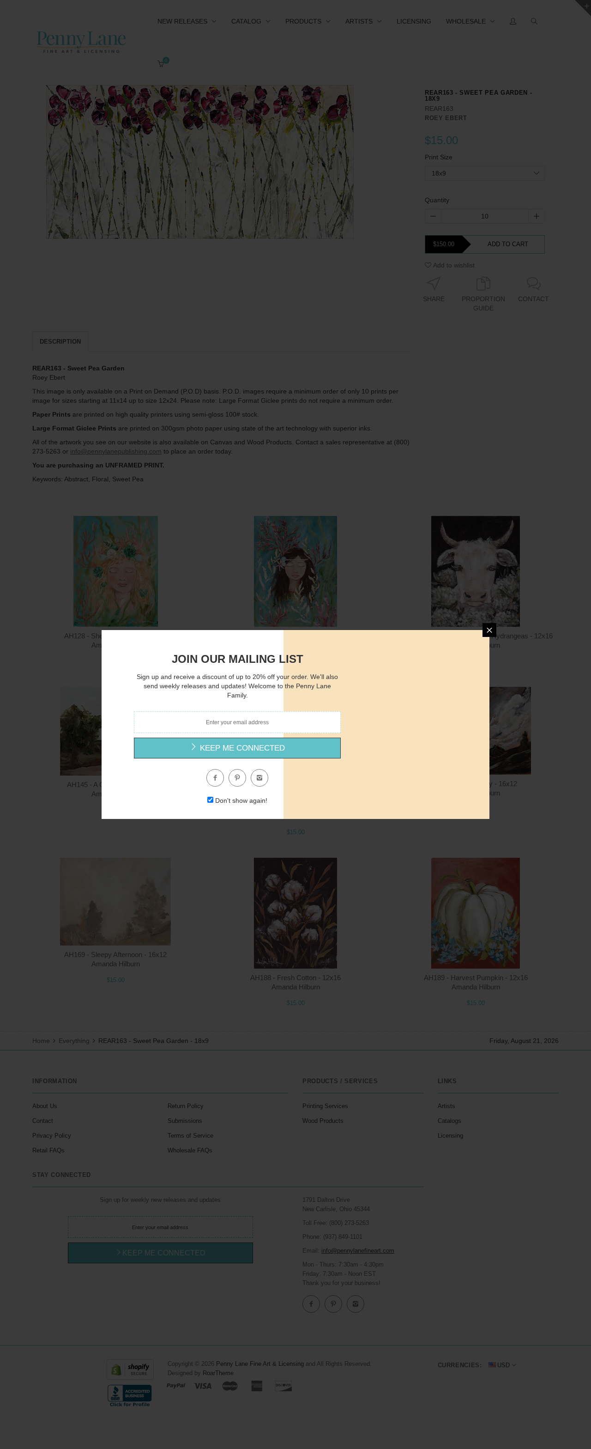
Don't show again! (241, 800)
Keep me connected (241, 748)
